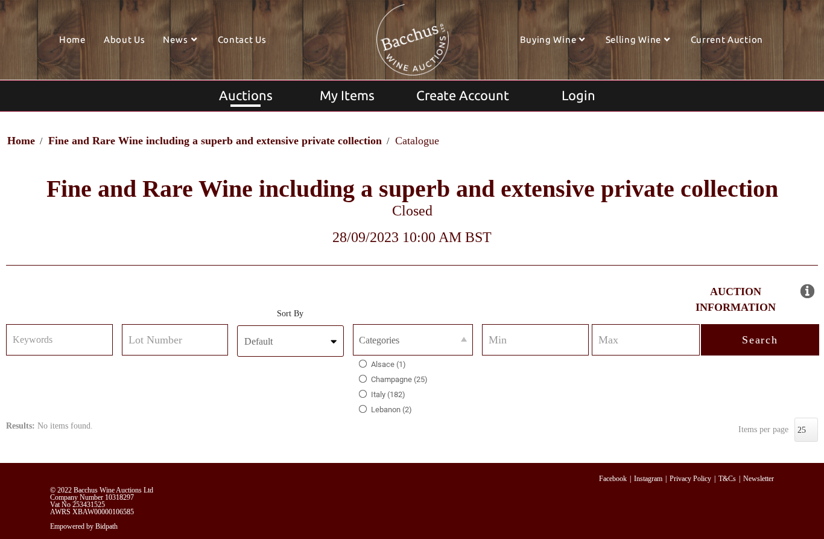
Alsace (388, 364)
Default (258, 341)
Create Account (462, 95)
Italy (388, 394)
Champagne (399, 379)
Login (578, 95)
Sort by (290, 314)
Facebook (613, 478)
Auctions (246, 95)
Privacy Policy (690, 478)
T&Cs (727, 478)
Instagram (648, 478)
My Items (347, 95)
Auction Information (736, 299)
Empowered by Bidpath (84, 526)
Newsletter (758, 478)
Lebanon (391, 409)
